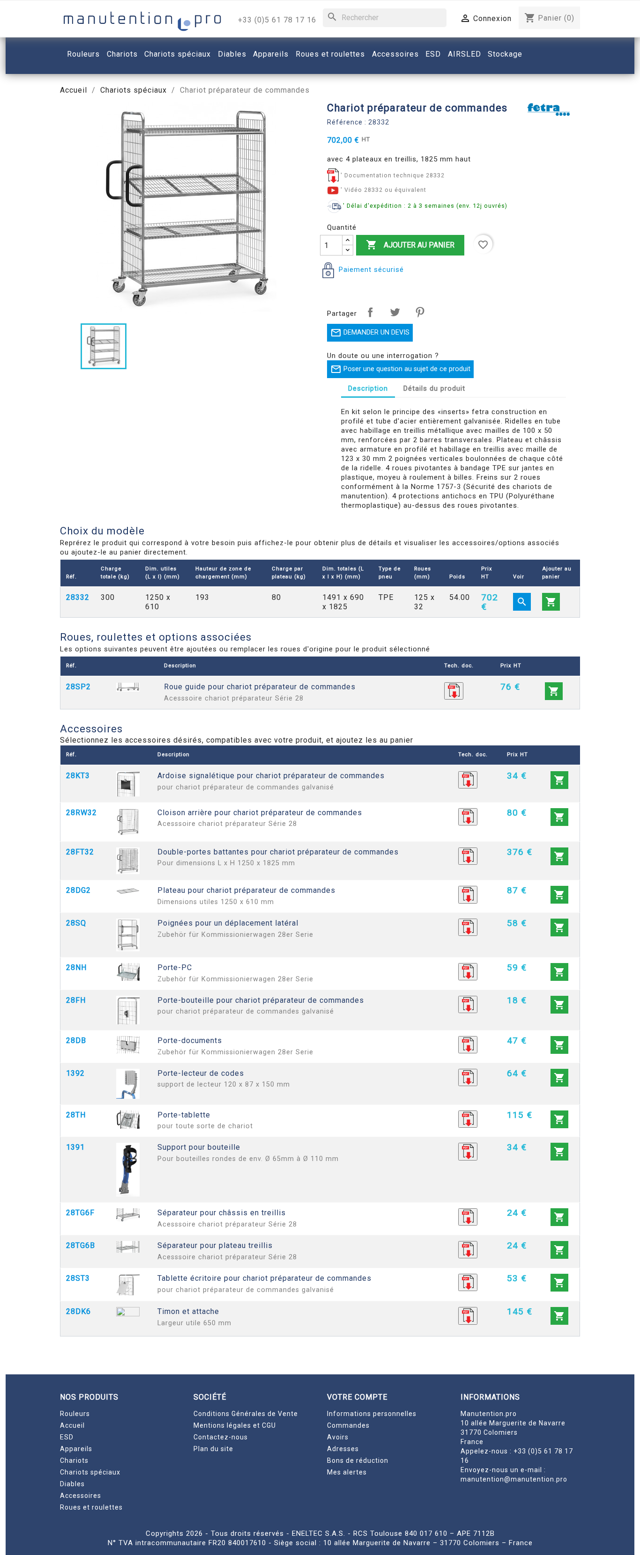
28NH (76, 967)
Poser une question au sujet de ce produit (400, 369)
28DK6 (78, 1311)
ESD (67, 1437)
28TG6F (80, 1212)
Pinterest (419, 312)
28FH (76, 1000)
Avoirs (338, 1437)
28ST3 (78, 1278)
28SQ (76, 923)
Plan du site (213, 1449)
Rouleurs (75, 1413)
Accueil (72, 1425)
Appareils (76, 1449)
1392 (75, 1073)
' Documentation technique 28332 (393, 175)
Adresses (343, 1449)
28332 (77, 597)
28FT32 (80, 851)
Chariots (74, 1460)
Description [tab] (368, 388)
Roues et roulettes (91, 1507)
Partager (370, 312)
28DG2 (78, 890)
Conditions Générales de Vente (245, 1413)
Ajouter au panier (410, 244)
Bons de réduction (357, 1460)
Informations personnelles (372, 1413)
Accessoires (80, 1495)
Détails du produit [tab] (434, 388)
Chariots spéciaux (90, 1472)
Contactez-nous (220, 1437)
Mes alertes (347, 1472)
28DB (76, 1040)
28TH (76, 1114)
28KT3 (78, 775)
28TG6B (80, 1245)
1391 (75, 1147)
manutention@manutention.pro (514, 1479)
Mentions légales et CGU (234, 1425)
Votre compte (357, 1397)
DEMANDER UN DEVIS (369, 332)
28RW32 (81, 812)
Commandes (348, 1425)
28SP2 (78, 686)
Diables (72, 1484)
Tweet (395, 312)
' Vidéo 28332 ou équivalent (383, 189)
